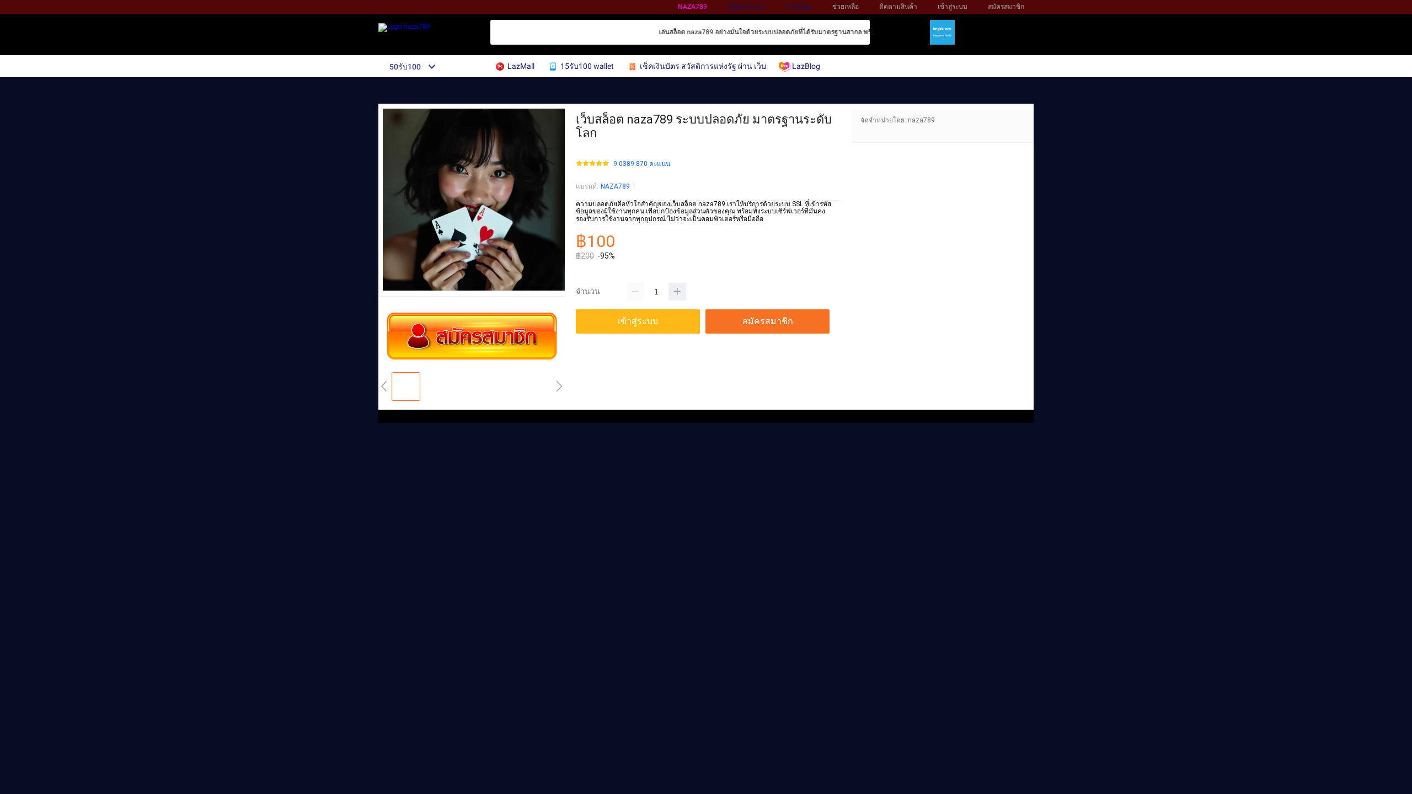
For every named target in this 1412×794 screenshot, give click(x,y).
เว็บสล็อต (798, 6)
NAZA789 (615, 186)
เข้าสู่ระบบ (952, 6)
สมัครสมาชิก (1006, 6)
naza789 (692, 6)
